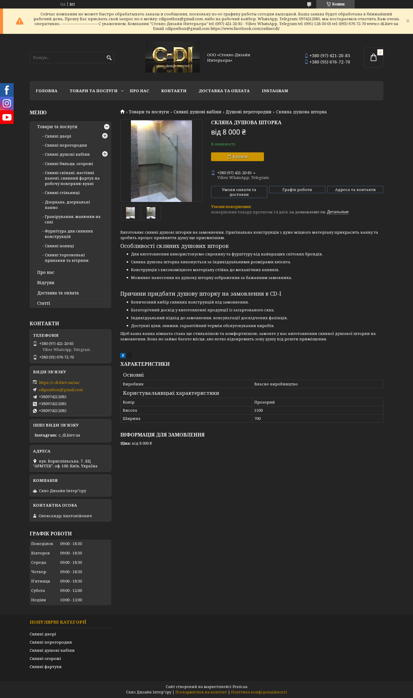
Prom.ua (240, 686)
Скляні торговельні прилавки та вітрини (67, 257)
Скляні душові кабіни (197, 111)
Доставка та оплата (224, 90)
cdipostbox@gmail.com (61, 389)
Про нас (139, 90)
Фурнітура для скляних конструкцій (69, 233)
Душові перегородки (249, 111)
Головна (46, 90)
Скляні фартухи (46, 666)
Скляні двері (58, 136)
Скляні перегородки (66, 145)
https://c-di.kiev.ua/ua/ (59, 382)
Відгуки (45, 282)
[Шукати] (109, 58)
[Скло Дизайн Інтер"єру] (172, 57)
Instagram (275, 90)
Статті (43, 303)
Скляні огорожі (45, 658)
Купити (240, 156)
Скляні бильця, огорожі (69, 163)
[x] (129, 356)
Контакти (174, 90)
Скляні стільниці (62, 192)
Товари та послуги (94, 90)
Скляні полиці (59, 245)
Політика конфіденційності (259, 692)
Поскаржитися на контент (201, 692)
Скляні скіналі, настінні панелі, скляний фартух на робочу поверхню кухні (72, 178)
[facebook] (122, 356)
